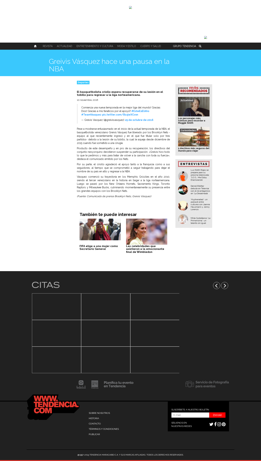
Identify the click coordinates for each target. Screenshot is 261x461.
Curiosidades (188, 130)
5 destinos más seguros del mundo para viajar (193, 149)
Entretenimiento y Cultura (95, 46)
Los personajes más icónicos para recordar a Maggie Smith (191, 120)
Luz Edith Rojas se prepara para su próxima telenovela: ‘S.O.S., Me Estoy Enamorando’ (200, 175)
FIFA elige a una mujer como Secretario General (99, 248)
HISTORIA (94, 418)
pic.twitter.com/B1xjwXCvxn (120, 114)
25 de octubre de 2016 (139, 120)
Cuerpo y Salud (150, 46)
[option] (56, 333)
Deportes (83, 82)
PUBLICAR (94, 434)
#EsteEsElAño (140, 111)
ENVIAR (217, 415)
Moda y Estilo (126, 46)
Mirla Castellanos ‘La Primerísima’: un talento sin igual (200, 220)
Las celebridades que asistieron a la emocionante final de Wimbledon (145, 249)
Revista (48, 46)
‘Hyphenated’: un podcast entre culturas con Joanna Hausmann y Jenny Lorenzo (200, 204)
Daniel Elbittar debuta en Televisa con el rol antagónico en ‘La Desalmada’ (200, 190)
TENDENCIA (184, 46)
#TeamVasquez (91, 114)
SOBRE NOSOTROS (99, 413)
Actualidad (64, 46)
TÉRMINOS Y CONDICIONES (104, 429)
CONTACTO (95, 423)
